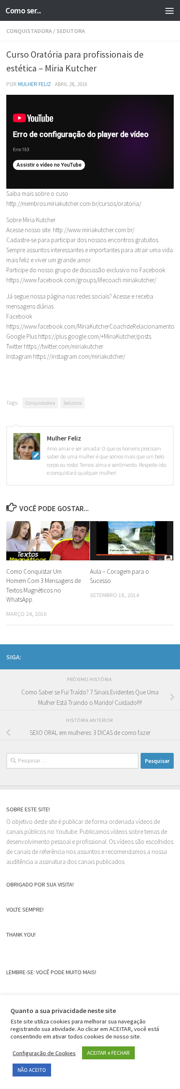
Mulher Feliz (34, 84)
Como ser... (23, 10)
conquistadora (29, 31)
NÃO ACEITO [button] (32, 1070)
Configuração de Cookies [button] (44, 1053)
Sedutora (72, 403)
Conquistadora (40, 403)
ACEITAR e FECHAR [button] (108, 1052)
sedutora (71, 31)
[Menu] (169, 10)
